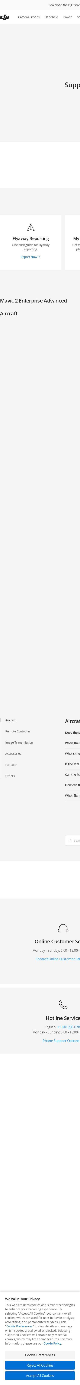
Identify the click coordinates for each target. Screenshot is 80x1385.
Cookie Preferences (19, 1326)
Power (67, 17)
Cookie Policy (52, 1343)
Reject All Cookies (40, 1365)
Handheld (51, 17)
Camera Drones (28, 17)
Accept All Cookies (40, 1375)
